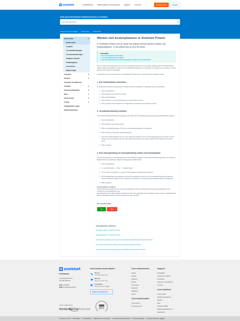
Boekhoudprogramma (165, 309)
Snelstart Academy (164, 276)
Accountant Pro (136, 306)
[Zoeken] (178, 22)
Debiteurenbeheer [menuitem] (71, 110)
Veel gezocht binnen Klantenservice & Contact (84, 17)
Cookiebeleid (86, 318)
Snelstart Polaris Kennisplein (69, 32)
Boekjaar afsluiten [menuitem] (73, 58)
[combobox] (118, 22)
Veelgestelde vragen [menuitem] (72, 106)
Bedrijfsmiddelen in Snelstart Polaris (108, 235)
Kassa (133, 294)
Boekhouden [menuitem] (69, 38)
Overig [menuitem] (66, 102)
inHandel (134, 288)
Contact (160, 285)
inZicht (133, 282)
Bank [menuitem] (66, 94)
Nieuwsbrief (161, 312)
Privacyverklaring (138, 318)
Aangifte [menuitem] (69, 46)
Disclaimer (76, 318)
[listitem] (104, 274)
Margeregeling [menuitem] (71, 62)
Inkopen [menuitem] (67, 78)
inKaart (133, 276)
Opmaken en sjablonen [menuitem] (73, 82)
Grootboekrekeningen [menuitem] (74, 54)
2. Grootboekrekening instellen (112, 58)
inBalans (134, 279)
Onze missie (161, 294)
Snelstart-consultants (165, 282)
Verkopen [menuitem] (67, 74)
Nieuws (159, 300)
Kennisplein (161, 273)
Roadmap (160, 279)
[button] (88, 39)
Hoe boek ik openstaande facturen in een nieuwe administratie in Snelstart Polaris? (124, 240)
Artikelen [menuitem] (67, 86)
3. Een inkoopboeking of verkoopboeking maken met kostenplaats (125, 60)
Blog (158, 303)
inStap (133, 273)
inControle (135, 285)
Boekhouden (85, 32)
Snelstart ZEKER (162, 306)
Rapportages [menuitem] (71, 70)
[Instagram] (71, 293)
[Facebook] (61, 293)
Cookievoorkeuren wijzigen (155, 318)
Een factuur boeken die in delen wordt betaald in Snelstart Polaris (118, 245)
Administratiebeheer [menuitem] (72, 90)
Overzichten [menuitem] (70, 66)
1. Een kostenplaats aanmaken (111, 56)
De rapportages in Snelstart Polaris (108, 230)
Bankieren (134, 291)
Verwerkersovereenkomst (121, 318)
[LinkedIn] (66, 293)
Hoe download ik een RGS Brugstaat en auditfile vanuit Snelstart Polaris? (121, 249)
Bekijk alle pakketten (100, 292)
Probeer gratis (161, 5)
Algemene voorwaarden (102, 318)
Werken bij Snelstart (164, 297)
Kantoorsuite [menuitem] (69, 98)
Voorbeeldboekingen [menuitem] (74, 50)
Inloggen (175, 5)
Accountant (135, 303)
